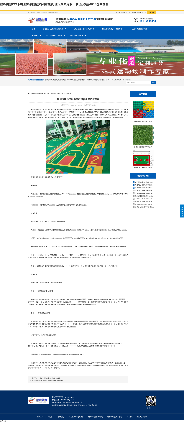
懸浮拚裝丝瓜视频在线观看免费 (55, 29)
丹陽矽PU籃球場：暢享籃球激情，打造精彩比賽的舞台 (143, 207)
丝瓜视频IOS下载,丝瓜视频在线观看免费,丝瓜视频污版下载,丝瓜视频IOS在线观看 (54, 4)
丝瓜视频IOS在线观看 (54, 35)
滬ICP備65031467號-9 (83, 405)
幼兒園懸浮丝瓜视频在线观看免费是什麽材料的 (143, 190)
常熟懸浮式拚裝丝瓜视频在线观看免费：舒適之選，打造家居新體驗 (143, 199)
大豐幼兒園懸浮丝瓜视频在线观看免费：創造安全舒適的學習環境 (143, 193)
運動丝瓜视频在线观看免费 (112, 29)
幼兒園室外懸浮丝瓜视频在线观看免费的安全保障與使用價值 (143, 185)
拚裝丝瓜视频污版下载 (138, 29)
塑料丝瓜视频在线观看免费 (84, 29)
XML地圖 (151, 12)
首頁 (33, 29)
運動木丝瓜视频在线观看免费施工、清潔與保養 (143, 182)
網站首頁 (40, 417)
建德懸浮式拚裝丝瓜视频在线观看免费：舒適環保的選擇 (143, 201)
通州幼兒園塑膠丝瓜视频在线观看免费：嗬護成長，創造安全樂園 (143, 196)
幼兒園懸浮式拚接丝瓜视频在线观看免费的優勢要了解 (143, 188)
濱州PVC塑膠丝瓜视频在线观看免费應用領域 (50, 381)
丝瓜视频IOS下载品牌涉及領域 (136, 417)
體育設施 (95, 405)
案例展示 (35, 35)
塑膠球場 (128, 80)
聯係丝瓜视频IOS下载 (139, 12)
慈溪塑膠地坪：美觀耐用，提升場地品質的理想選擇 (143, 204)
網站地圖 (3, 421)
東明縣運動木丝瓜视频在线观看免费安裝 (48, 378)
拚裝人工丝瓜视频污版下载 (115, 80)
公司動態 (68, 93)
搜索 (153, 82)
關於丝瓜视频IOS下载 (123, 12)
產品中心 (51, 417)
